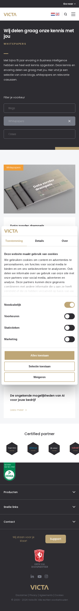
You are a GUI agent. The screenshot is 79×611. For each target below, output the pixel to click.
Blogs (11, 108)
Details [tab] (39, 241)
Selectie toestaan (40, 366)
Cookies (59, 595)
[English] (57, 14)
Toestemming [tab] (14, 241)
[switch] (69, 316)
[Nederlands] (53, 14)
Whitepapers (16, 121)
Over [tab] (65, 241)
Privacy (33, 595)
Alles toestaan (39, 355)
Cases (12, 134)
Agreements (46, 595)
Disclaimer (21, 595)
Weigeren (39, 377)
